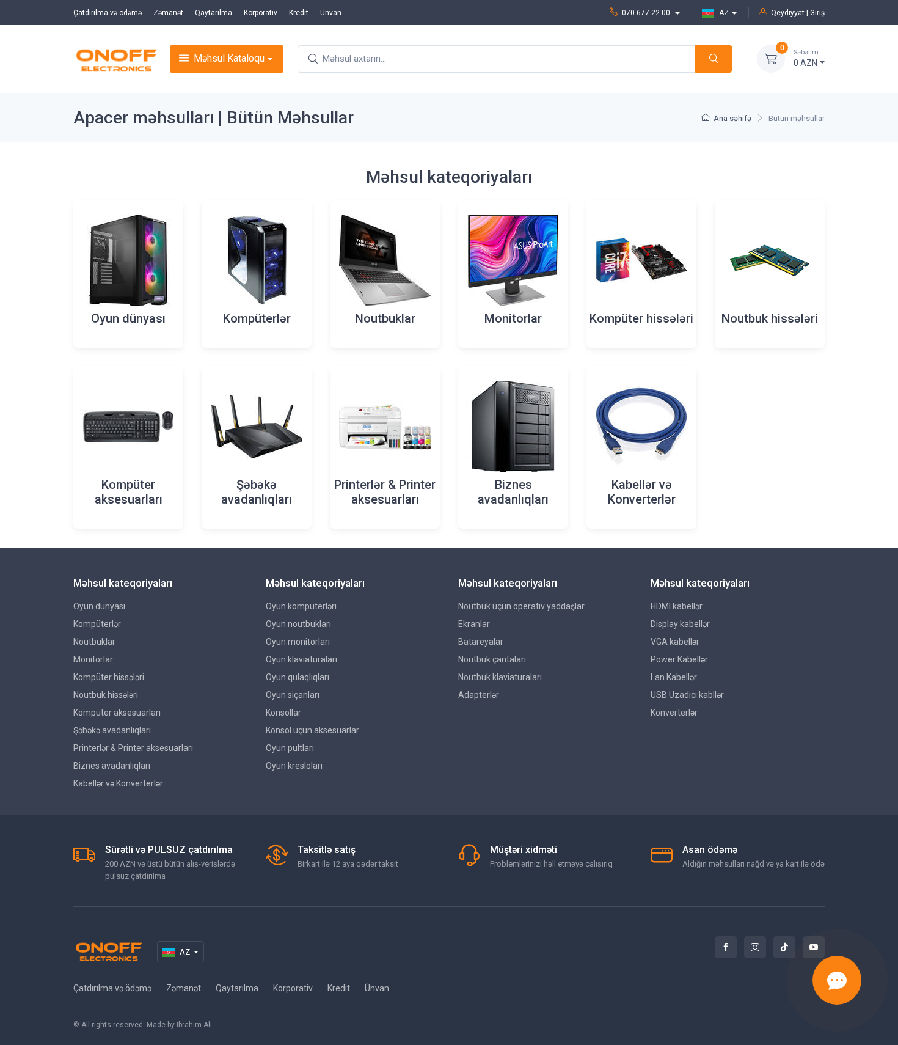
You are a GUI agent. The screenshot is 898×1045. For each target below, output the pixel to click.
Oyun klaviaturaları (301, 659)
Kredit (298, 13)
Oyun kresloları (294, 766)
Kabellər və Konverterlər (118, 783)
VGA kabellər (675, 642)
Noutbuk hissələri (105, 695)
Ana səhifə (732, 118)
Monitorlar (93, 659)
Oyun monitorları (298, 642)
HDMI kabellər (677, 606)
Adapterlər (478, 695)
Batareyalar (480, 642)
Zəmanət (168, 13)
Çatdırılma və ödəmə (107, 13)
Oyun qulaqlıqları (297, 677)
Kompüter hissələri (108, 677)
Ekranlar (474, 624)
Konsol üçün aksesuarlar (312, 730)
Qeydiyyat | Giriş (798, 13)
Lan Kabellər (674, 677)
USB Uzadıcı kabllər (687, 695)
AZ (724, 13)
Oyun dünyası (99, 606)
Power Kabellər (679, 659)
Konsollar (283, 712)
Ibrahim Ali (194, 1025)
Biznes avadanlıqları (111, 766)
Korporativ (260, 13)
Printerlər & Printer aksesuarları (133, 748)
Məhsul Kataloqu (229, 58)
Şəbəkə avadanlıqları (112, 730)
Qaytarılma (213, 13)
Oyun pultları (290, 748)
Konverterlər (674, 712)
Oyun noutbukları (298, 624)
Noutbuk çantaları (492, 659)
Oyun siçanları (292, 695)
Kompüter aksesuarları (117, 712)
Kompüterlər (97, 624)
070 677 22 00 (647, 13)
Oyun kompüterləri (301, 606)
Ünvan (330, 13)
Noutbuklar (94, 642)
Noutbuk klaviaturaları (500, 677)
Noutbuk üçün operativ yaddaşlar (521, 606)
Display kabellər (680, 624)
